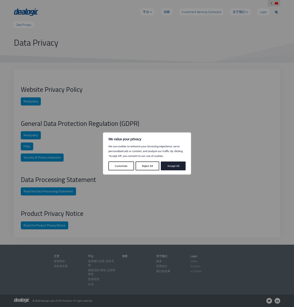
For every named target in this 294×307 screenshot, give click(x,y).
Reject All (147, 166)
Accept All (173, 166)
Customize (121, 166)
